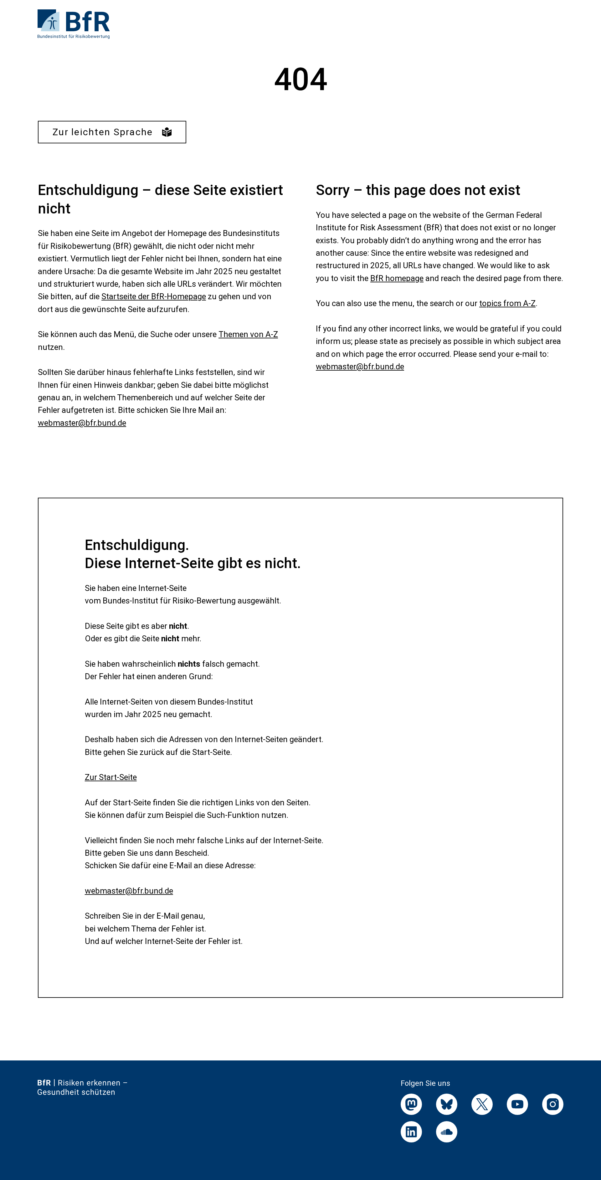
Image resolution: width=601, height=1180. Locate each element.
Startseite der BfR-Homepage (153, 296)
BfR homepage (397, 278)
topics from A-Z (507, 303)
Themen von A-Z (248, 334)
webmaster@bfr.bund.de (82, 423)
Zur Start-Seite (111, 777)
